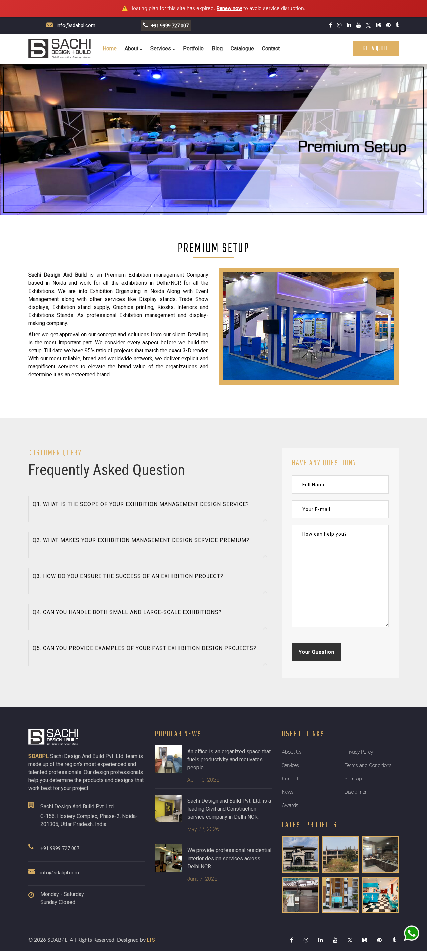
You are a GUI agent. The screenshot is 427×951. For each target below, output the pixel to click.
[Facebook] (291, 940)
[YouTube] (335, 940)
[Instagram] (306, 940)
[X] (350, 940)
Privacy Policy (359, 752)
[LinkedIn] (320, 940)
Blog (217, 48)
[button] (150, 509)
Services (160, 48)
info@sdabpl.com (74, 25)
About (131, 48)
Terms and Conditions (368, 765)
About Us (292, 752)
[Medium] (364, 940)
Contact (271, 48)
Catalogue (242, 48)
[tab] (150, 509)
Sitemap (353, 779)
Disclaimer (356, 792)
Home (110, 48)
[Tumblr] (394, 940)
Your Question (316, 652)
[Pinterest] (379, 940)
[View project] (300, 855)
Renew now (229, 8)
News (288, 792)
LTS (151, 940)
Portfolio (193, 48)
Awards (290, 805)
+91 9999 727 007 (59, 848)
